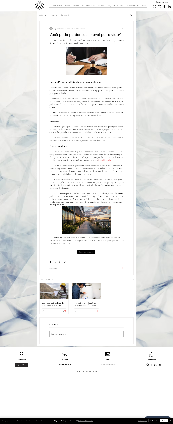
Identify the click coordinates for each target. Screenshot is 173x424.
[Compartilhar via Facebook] (50, 262)
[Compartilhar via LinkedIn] (60, 262)
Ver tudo (131, 279)
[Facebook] (164, 7)
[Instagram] (159, 7)
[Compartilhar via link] (65, 262)
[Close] (170, 420)
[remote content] (86, 252)
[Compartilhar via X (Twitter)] (55, 262)
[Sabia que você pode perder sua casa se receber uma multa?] (54, 291)
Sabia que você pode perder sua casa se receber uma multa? (53, 304)
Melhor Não (153, 421)
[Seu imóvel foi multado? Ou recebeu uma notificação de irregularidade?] (86, 291)
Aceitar (164, 421)
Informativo (66, 15)
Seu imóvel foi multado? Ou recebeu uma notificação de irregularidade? (85, 304)
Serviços (54, 15)
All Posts (43, 15)
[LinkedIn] (169, 7)
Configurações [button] (142, 421)
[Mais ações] (122, 28)
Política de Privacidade (85, 421)
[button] (131, 15)
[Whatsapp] (154, 7)
